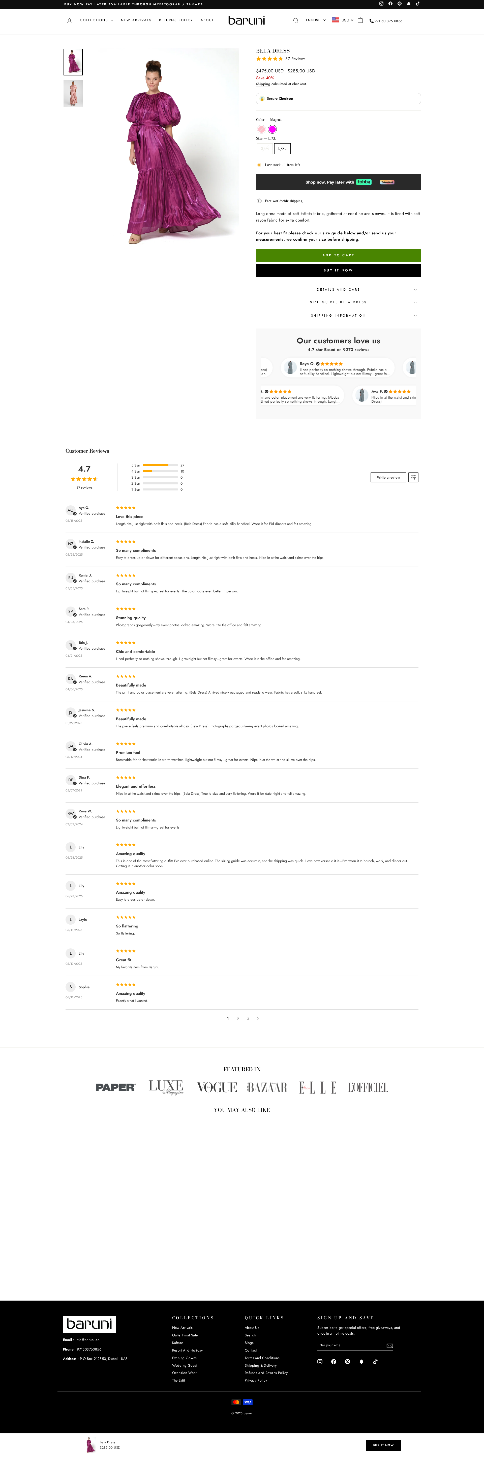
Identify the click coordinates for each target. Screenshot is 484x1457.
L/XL (282, 148)
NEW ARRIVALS (136, 20)
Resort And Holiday (187, 1350)
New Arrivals (182, 1327)
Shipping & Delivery (261, 1365)
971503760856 (89, 1349)
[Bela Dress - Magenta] (109, 1270)
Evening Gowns (184, 1357)
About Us (252, 1327)
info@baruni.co (87, 1339)
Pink (261, 129)
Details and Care (338, 289)
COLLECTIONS (95, 20)
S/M (265, 148)
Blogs (249, 1342)
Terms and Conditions (262, 1357)
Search (250, 1335)
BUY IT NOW (383, 1445)
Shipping (263, 83)
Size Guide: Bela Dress (338, 302)
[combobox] (343, 19)
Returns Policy (176, 20)
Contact (251, 1350)
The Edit (178, 1380)
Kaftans (178, 1342)
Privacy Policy (256, 1380)
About (207, 20)
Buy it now (338, 270)
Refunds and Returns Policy (266, 1372)
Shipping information (338, 315)
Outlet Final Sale (185, 1335)
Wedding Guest (184, 1365)
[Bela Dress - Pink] (102, 1270)
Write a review (388, 477)
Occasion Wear (184, 1372)
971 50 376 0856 (388, 20)
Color (269, 120)
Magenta (272, 129)
